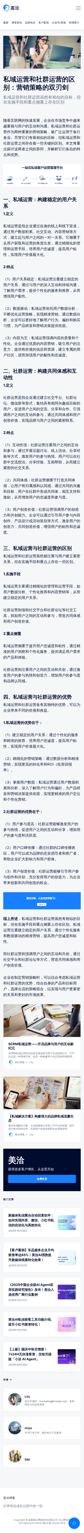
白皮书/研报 (59, 22)
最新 (5, 22)
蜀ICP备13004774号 (54, 1523)
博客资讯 (17, 22)
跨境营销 (74, 22)
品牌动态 (30, 22)
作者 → (7, 1379)
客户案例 (44, 22)
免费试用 (42, 1178)
